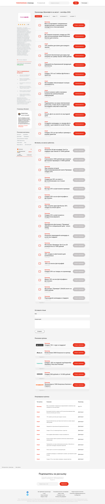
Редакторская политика (77, 491)
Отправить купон (61, 495)
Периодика (26, 136)
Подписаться (64, 483)
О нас (44, 493)
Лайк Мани (19, 142)
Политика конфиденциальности (77, 493)
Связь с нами (61, 493)
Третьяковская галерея (22, 138)
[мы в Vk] (27, 493)
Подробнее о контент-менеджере (23, 126)
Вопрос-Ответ (44, 496)
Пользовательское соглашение (60, 491)
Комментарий (38, 319)
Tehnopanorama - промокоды (7, 467)
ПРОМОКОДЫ (25, 3)
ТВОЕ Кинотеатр (20, 140)
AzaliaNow (25, 134)
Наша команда (44, 495)
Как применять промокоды (44, 491)
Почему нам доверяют (60, 496)
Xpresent (19, 134)
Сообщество (77, 495)
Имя (36, 313)
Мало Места (20, 144)
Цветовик (19, 136)
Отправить (39, 331)
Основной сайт (41, 3)
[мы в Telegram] (27, 495)
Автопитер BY (28, 144)
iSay (25, 142)
